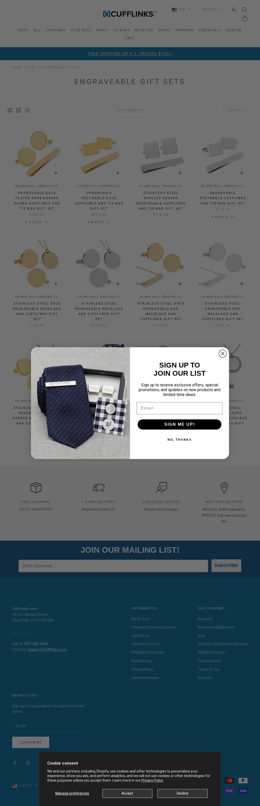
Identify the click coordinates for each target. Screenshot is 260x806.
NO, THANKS (180, 439)
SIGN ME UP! (179, 424)
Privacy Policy (152, 780)
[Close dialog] (222, 353)
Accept (127, 793)
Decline (182, 793)
